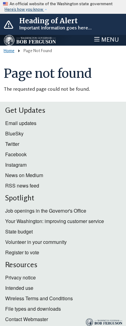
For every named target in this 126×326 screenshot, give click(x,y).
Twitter (12, 143)
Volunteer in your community (36, 241)
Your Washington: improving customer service (54, 221)
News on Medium (24, 175)
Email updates (20, 123)
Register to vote (22, 252)
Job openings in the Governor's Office (45, 210)
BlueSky (14, 133)
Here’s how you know (24, 9)
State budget (19, 231)
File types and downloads (33, 308)
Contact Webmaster (26, 319)
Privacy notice (20, 277)
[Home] (30, 40)
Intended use (19, 287)
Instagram (16, 164)
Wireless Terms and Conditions (39, 298)
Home (9, 50)
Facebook (16, 154)
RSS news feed (22, 185)
